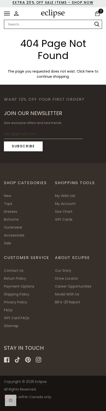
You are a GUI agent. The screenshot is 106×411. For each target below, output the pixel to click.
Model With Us (67, 294)
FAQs (8, 310)
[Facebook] (7, 360)
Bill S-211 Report (67, 302)
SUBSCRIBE (23, 146)
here (90, 71)
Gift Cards (63, 219)
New (7, 195)
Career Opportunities (73, 286)
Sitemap (11, 325)
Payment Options (19, 286)
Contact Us (13, 270)
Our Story (63, 270)
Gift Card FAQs (16, 317)
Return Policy (15, 278)
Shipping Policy (16, 294)
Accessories (14, 235)
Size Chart (63, 211)
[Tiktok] (17, 360)
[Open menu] (8, 13)
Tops (8, 203)
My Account (65, 203)
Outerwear (13, 227)
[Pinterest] (28, 360)
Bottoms (11, 219)
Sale (7, 243)
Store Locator (66, 278)
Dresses (10, 211)
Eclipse (41, 381)
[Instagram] (38, 360)
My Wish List (65, 195)
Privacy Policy (15, 302)
